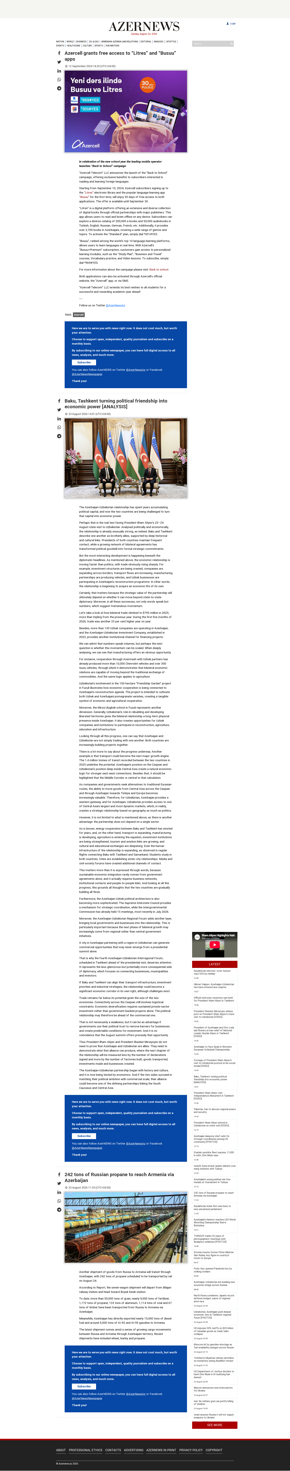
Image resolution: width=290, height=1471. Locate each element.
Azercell (79, 314)
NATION (60, 41)
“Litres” (88, 192)
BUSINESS (81, 41)
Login (232, 23)
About (61, 1450)
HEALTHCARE (73, 45)
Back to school (158, 269)
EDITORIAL (146, 41)
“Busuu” (84, 197)
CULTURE (87, 45)
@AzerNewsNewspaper (87, 374)
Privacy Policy (191, 1450)
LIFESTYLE (171, 41)
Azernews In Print (161, 1450)
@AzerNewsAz (115, 305)
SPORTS (98, 45)
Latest (215, 964)
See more (214, 1425)
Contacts (113, 1450)
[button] (59, 53)
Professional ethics (85, 1450)
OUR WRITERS (112, 45)
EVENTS (60, 45)
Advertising (133, 1450)
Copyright (214, 1450)
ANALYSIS (158, 41)
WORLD (70, 41)
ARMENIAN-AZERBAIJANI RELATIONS (119, 41)
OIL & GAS (94, 41)
